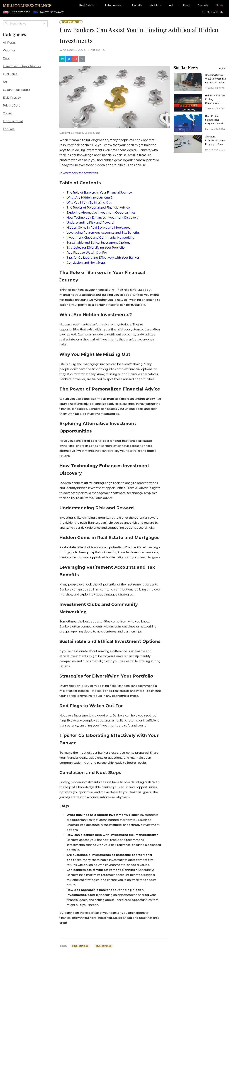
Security (203, 5)
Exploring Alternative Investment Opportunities (101, 212)
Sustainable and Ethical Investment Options (98, 242)
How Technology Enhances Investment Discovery (102, 217)
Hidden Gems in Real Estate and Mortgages (98, 227)
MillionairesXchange (27, 5)
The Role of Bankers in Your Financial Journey (99, 192)
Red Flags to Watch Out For (87, 252)
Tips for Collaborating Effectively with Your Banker (103, 257)
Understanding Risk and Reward (90, 222)
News (219, 5)
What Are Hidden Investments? (90, 197)
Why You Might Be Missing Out (89, 202)
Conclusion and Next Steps (86, 262)
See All (222, 68)
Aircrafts (137, 5)
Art (171, 5)
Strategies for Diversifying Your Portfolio (96, 247)
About (186, 5)
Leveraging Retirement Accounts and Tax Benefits (103, 232)
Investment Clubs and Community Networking (100, 237)
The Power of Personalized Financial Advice (98, 207)
